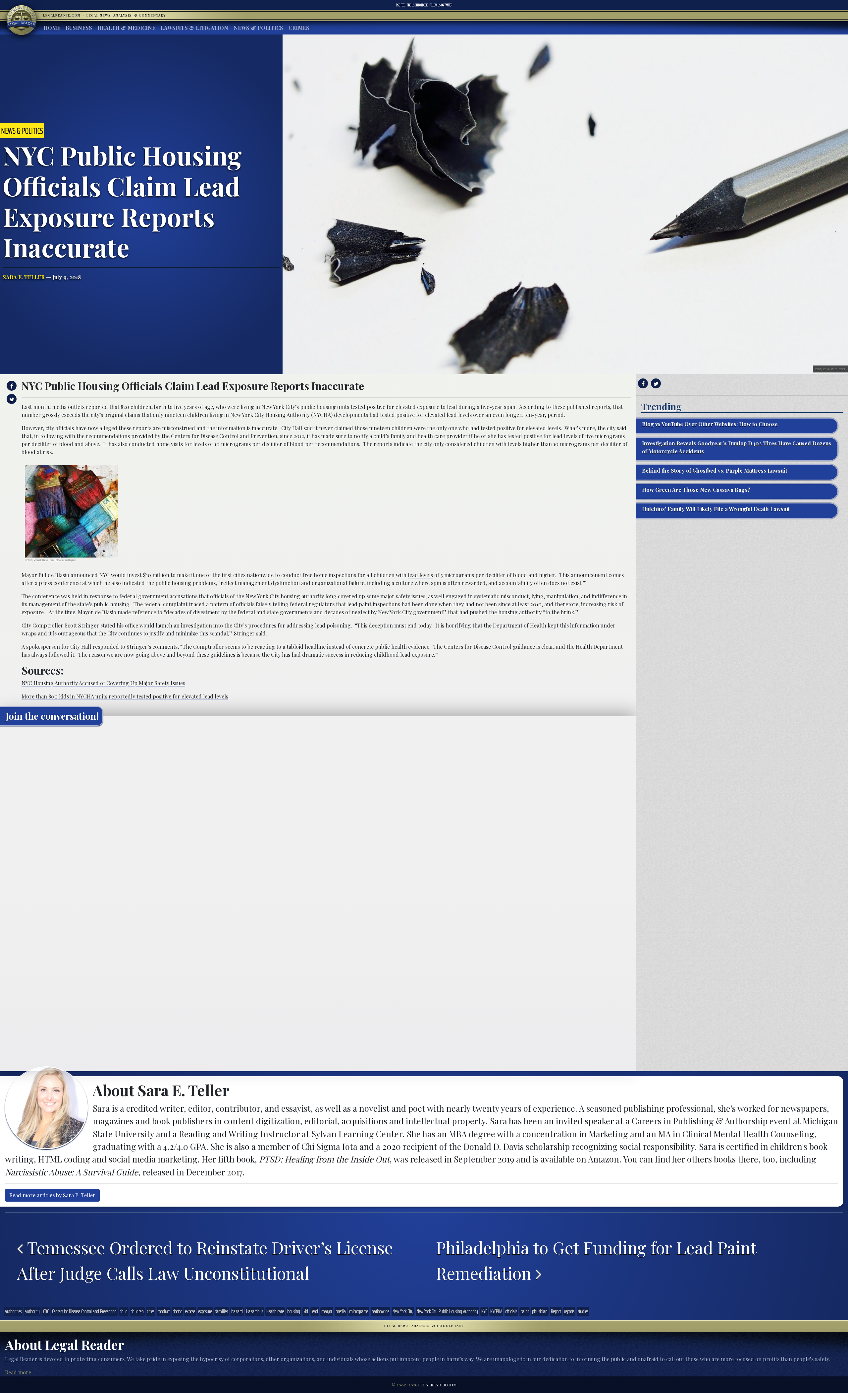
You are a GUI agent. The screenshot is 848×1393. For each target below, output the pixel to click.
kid (305, 1311)
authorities (13, 1311)
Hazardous (254, 1311)
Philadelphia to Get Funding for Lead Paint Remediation (596, 1260)
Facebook (417, 5)
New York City (403, 1311)
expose (190, 1311)
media (341, 1311)
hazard (237, 1311)
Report (556, 1311)
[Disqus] (318, 813)
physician (540, 1311)
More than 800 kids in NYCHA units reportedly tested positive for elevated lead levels (125, 696)
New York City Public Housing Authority (447, 1311)
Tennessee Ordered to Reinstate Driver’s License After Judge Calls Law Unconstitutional (205, 1260)
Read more (18, 1372)
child (124, 1311)
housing (293, 1311)
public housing (318, 406)
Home (51, 27)
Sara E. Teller (24, 277)
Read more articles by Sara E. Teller (52, 1195)
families (221, 1311)
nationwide (380, 1311)
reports (569, 1311)
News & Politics (258, 27)
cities (150, 1311)
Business (79, 27)
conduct (164, 1311)
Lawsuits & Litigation (194, 27)
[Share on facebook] (11, 385)
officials (511, 1311)
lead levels (420, 574)
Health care (275, 1311)
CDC (46, 1311)
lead (314, 1311)
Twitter (441, 5)
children (137, 1311)
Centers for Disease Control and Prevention (84, 1311)
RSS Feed (400, 5)
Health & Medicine (126, 27)
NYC (484, 1311)
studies (583, 1311)
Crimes (299, 27)
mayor (326, 1311)
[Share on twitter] (11, 399)
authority (32, 1311)
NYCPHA (496, 1311)
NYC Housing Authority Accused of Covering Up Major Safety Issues (103, 683)
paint (524, 1311)
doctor (177, 1311)
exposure (205, 1311)
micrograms (358, 1311)
